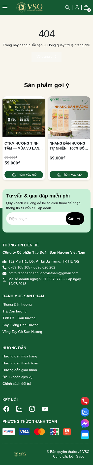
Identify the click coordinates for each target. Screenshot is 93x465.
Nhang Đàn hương (17, 304)
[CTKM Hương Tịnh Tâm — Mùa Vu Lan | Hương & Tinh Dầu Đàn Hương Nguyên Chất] (23, 117)
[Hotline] (85, 401)
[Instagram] (32, 409)
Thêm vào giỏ (26, 174)
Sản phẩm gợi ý (46, 85)
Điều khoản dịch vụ (17, 377)
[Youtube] (45, 409)
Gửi (71, 219)
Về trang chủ (46, 56)
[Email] (85, 434)
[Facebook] (6, 409)
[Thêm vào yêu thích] (40, 102)
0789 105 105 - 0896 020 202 (31, 267)
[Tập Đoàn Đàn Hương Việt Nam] (29, 7)
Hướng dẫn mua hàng (19, 356)
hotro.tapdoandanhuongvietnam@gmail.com (43, 273)
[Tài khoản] (76, 7)
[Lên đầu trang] (85, 456)
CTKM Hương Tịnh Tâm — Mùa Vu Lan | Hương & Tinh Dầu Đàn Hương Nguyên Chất (23, 146)
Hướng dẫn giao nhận (19, 370)
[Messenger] (85, 423)
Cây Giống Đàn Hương (20, 325)
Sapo (79, 456)
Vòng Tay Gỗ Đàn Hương (22, 332)
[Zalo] (19, 409)
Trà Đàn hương (14, 311)
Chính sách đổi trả (16, 384)
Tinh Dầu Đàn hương (18, 318)
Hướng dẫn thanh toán (20, 363)
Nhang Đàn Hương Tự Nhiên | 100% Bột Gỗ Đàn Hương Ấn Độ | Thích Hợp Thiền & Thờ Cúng (68, 146)
